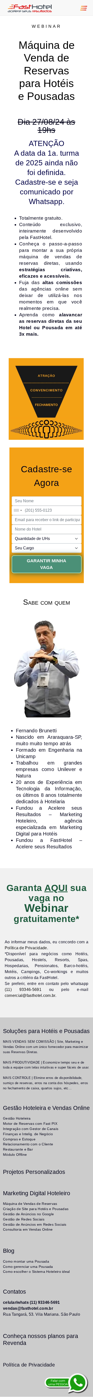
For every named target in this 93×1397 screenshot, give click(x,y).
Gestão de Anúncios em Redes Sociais (34, 1224)
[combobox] (17, 510)
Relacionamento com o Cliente (28, 1144)
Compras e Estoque (19, 1139)
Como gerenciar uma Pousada (28, 1267)
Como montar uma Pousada (26, 1261)
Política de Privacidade (26, 948)
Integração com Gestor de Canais (30, 1129)
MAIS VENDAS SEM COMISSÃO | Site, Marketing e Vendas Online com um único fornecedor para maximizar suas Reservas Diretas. (45, 1047)
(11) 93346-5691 (23, 989)
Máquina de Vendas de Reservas (30, 1204)
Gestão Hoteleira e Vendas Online (46, 1108)
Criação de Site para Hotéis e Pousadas (35, 1209)
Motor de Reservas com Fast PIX (30, 1124)
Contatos (14, 1291)
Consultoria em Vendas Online (28, 1229)
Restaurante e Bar (18, 1149)
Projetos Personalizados (34, 1172)
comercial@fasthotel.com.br (30, 995)
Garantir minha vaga (46, 564)
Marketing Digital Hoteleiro (36, 1193)
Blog (8, 1251)
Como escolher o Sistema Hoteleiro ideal (36, 1272)
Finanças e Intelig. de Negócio (28, 1134)
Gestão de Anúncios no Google (28, 1214)
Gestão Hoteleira (17, 1118)
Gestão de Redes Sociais (23, 1219)
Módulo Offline (15, 1155)
